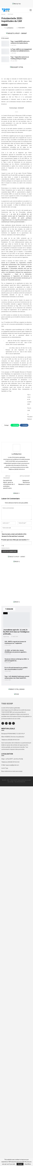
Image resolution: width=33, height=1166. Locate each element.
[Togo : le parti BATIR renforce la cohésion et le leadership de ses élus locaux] (5, 44)
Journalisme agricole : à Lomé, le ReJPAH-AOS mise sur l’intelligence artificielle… (16, 632)
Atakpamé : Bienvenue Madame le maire (24, 482)
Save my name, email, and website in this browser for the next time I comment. (14, 535)
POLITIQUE (4, 24)
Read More (28, 1164)
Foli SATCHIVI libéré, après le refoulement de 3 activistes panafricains (9, 484)
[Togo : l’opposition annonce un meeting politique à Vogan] (5, 59)
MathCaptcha (7, 548)
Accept (20, 1164)
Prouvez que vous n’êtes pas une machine (14, 540)
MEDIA (5, 613)
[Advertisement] (16, 434)
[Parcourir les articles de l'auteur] (16, 447)
